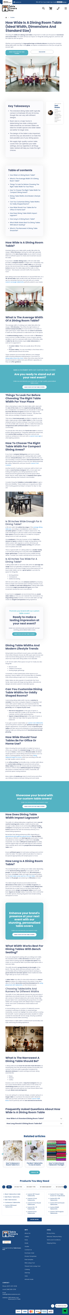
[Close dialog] (51, 633)
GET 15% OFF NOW (34, 679)
